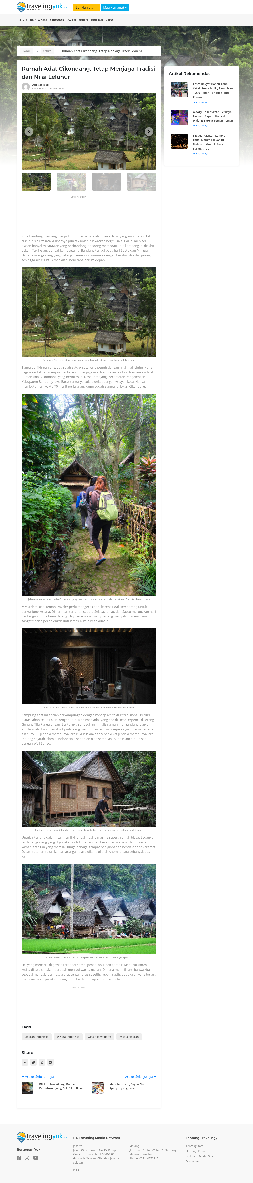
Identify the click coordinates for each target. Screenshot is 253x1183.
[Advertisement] (93, 216)
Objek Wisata (38, 20)
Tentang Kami (195, 1146)
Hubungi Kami (195, 1151)
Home (26, 51)
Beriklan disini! (86, 7)
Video (109, 20)
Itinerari (97, 20)
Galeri (71, 20)
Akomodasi (57, 20)
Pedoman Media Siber (200, 1156)
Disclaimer (193, 1161)
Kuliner (22, 20)
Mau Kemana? (114, 7)
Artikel (83, 20)
